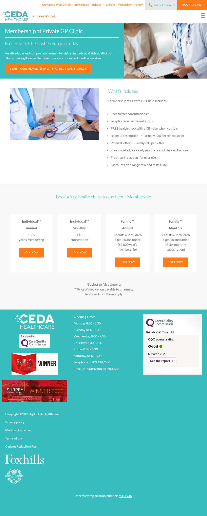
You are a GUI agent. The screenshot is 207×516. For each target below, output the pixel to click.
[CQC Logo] (159, 326)
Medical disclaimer (18, 430)
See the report (160, 361)
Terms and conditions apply (104, 294)
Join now (31, 252)
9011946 (125, 496)
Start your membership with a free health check (48, 68)
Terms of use (13, 438)
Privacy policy (14, 422)
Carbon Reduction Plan (21, 446)
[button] (203, 16)
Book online (192, 4)
